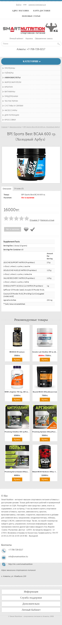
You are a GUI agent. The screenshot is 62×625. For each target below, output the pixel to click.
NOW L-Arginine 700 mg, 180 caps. (17, 392)
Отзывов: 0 (34, 220)
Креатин (9, 87)
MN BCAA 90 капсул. (17, 352)
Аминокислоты (13, 78)
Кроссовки (10, 120)
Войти (18, 5)
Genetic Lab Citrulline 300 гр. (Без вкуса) (44, 352)
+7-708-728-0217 (36, 49)
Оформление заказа (44, 39)
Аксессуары (11, 110)
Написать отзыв (47, 220)
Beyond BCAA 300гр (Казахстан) (45, 392)
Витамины (10, 92)
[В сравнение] (32, 229)
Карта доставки (41, 11)
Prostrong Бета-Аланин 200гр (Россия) (17, 472)
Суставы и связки (14, 106)
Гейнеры (9, 73)
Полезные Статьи (31, 16)
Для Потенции (12, 115)
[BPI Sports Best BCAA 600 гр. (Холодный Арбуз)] (31, 180)
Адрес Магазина (20, 11)
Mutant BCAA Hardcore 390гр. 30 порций (44, 472)
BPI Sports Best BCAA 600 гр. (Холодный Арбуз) (41, 127)
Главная (4, 127)
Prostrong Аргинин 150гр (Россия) (44, 432)
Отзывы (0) (19, 189)
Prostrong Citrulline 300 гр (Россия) (17, 432)
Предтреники (11, 96)
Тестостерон (11, 101)
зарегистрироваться (37, 5)
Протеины (10, 68)
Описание (7, 189)
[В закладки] (26, 229)
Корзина (29, 39)
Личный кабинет (16, 39)
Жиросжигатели (13, 82)
